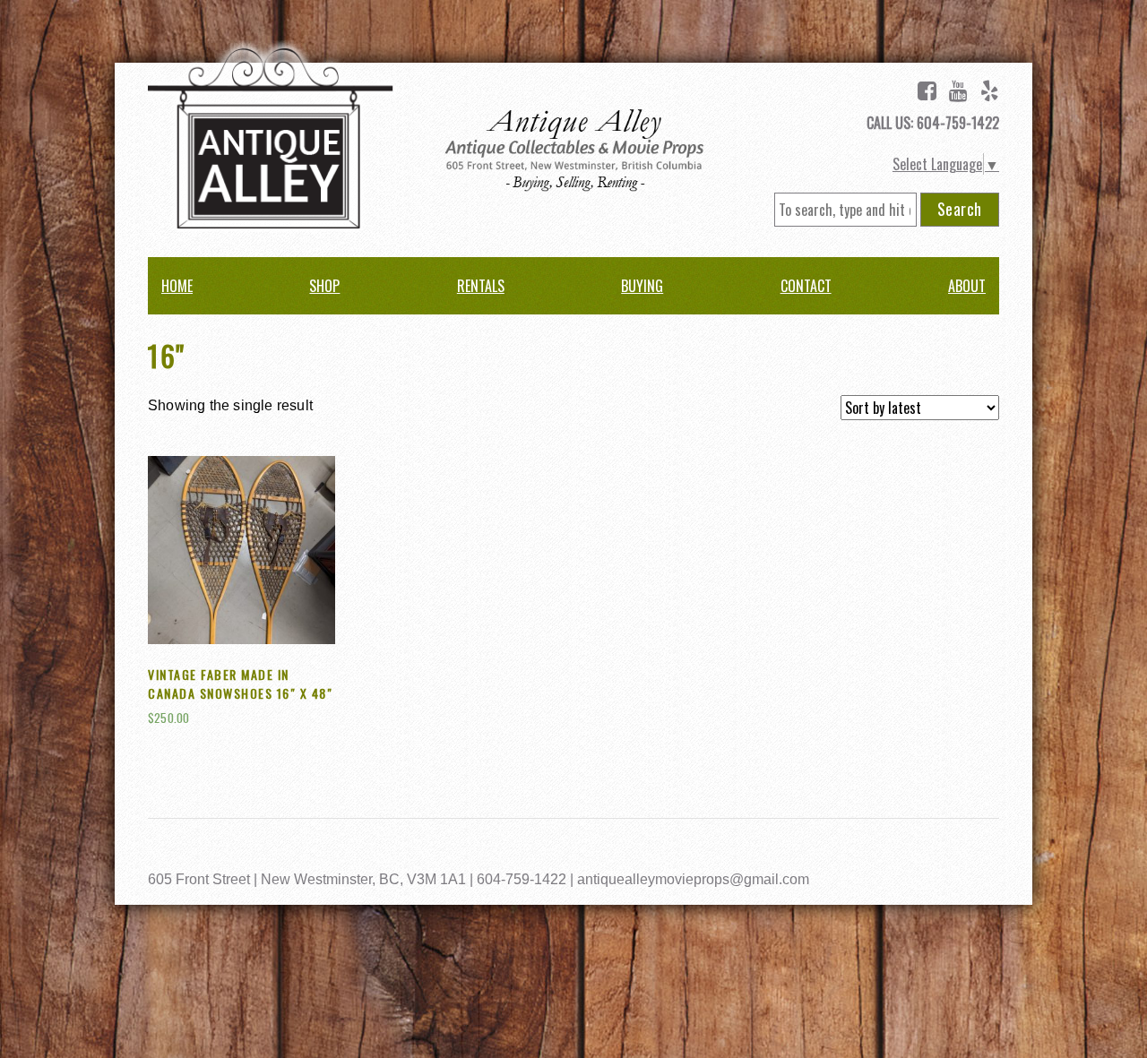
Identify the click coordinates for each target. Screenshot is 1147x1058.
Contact (806, 286)
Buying (642, 286)
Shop (324, 286)
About (967, 286)
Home (177, 286)
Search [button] (959, 208)
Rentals (481, 286)
